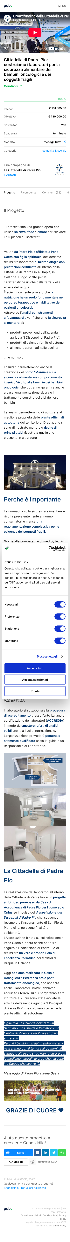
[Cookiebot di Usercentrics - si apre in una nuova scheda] (49, 548)
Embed (16, 1161)
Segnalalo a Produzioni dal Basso (25, 1187)
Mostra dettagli (47, 656)
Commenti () (51, 192)
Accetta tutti (35, 668)
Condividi (11, 86)
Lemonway (60, 1225)
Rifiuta (35, 691)
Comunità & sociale (54, 150)
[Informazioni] (64, 141)
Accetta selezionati (35, 679)
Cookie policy (50, 1215)
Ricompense (28, 192)
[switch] (60, 616)
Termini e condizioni (31, 1215)
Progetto (9, 192)
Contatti (10, 175)
